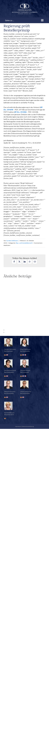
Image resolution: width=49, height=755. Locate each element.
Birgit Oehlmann (25, 349)
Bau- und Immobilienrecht (24, 243)
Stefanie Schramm (9, 391)
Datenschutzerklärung (28, 426)
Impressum (18, 426)
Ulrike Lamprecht (25, 391)
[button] (24, 330)
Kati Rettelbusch (9, 413)
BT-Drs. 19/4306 (21, 112)
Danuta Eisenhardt (10, 370)
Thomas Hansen (25, 370)
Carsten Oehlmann (12, 240)
